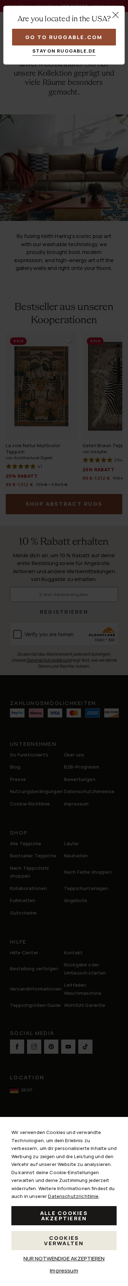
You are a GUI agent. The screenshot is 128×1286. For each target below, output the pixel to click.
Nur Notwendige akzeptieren (64, 1258)
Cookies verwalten (64, 1240)
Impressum (64, 1270)
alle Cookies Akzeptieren (64, 1215)
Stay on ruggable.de (64, 51)
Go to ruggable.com (64, 37)
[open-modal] (115, 14)
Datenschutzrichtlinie (73, 1196)
